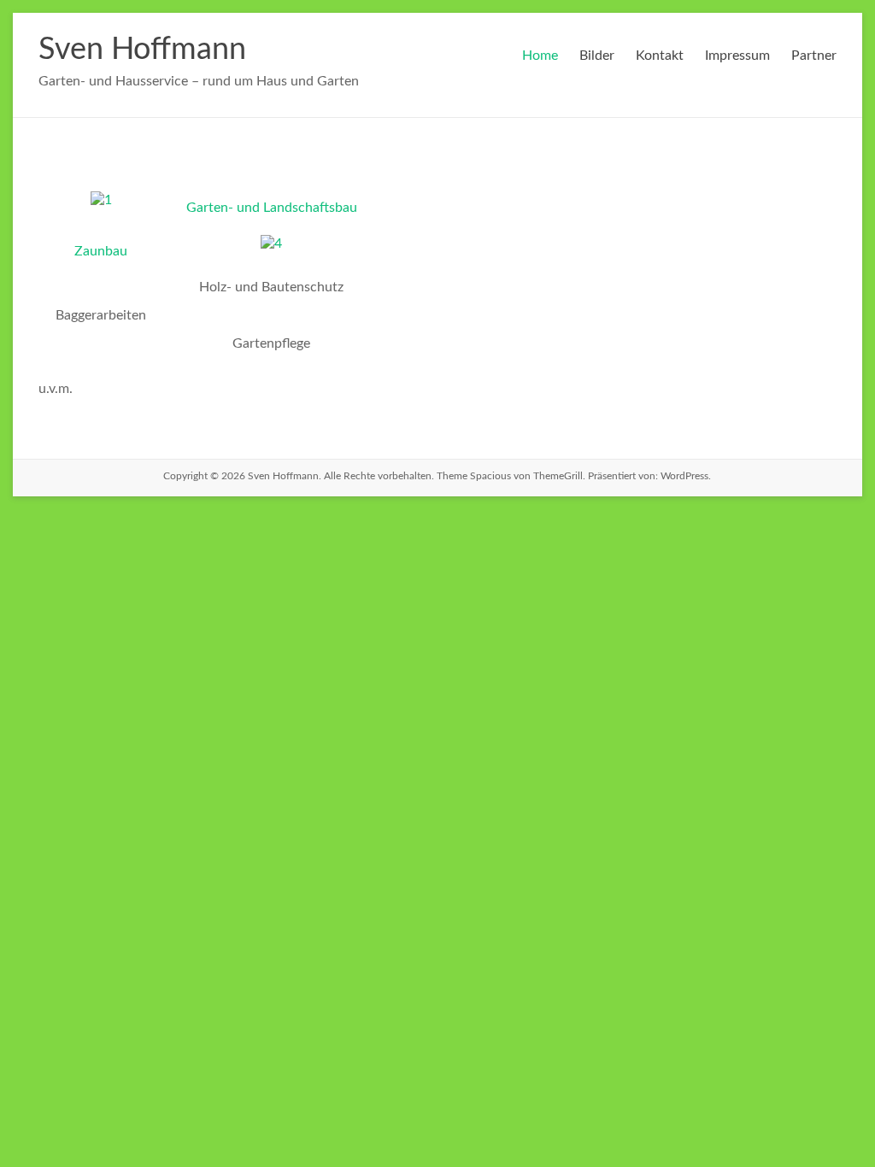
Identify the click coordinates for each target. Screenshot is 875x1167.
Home (540, 55)
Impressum (737, 55)
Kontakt (660, 55)
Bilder (596, 55)
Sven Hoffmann (142, 49)
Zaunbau (100, 251)
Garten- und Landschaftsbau (271, 207)
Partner (814, 55)
